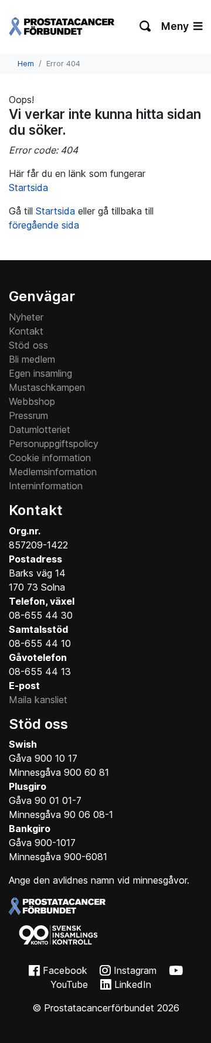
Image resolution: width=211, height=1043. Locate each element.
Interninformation (46, 486)
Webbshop (32, 401)
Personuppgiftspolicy (53, 443)
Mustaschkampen (47, 387)
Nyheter (26, 317)
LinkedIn (132, 984)
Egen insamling (40, 373)
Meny (176, 26)
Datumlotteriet (39, 429)
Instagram (135, 970)
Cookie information (50, 457)
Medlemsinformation (53, 472)
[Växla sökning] (145, 26)
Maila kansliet (38, 699)
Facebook (65, 970)
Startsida (28, 187)
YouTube (69, 984)
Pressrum (28, 415)
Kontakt (26, 331)
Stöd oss (28, 345)
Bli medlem (32, 359)
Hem (26, 63)
